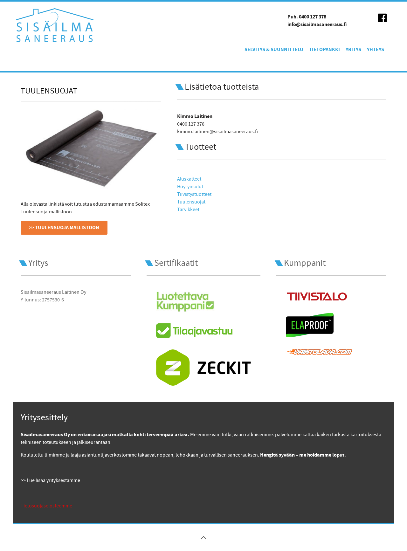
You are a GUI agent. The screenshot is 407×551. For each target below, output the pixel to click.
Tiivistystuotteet (194, 194)
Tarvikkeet (188, 209)
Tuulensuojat (191, 202)
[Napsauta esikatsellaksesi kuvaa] (91, 148)
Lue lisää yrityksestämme (53, 480)
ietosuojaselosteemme (48, 506)
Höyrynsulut (190, 186)
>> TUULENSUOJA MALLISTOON (64, 228)
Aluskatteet (189, 179)
